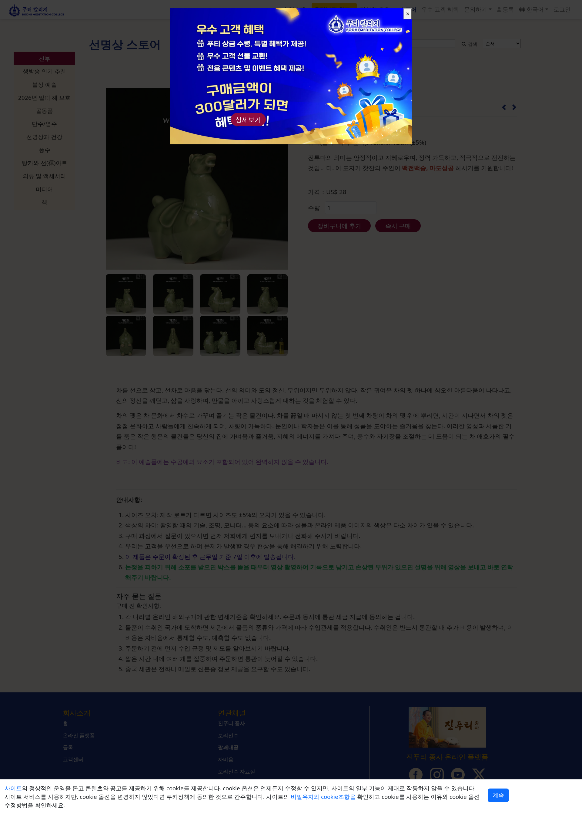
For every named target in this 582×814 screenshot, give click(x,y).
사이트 (13, 788)
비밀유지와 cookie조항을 (324, 796)
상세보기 (248, 119)
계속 (498, 795)
